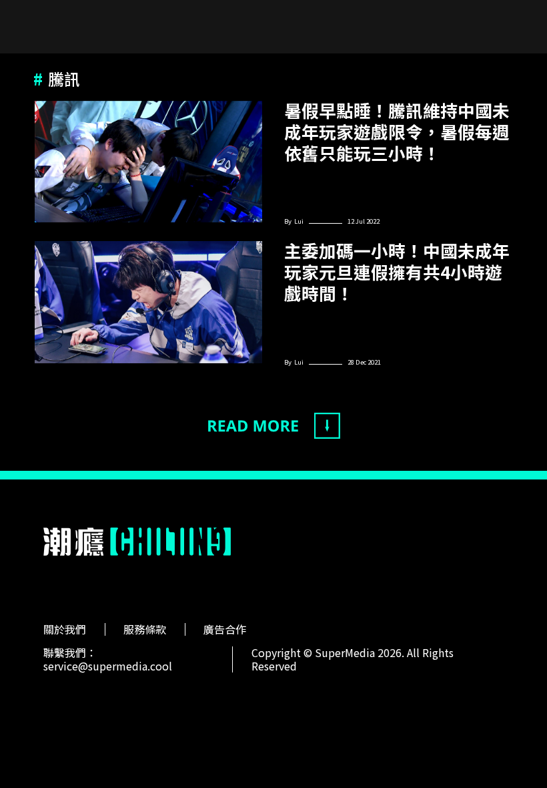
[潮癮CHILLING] (137, 542)
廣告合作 (224, 629)
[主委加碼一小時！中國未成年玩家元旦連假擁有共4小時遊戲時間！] (148, 302)
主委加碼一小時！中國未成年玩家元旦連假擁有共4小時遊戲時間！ (397, 272)
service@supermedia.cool (107, 666)
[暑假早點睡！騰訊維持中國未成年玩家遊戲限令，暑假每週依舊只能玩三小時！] (148, 162)
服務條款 (144, 629)
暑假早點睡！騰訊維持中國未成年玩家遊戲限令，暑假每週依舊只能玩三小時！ (397, 132)
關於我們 (64, 629)
